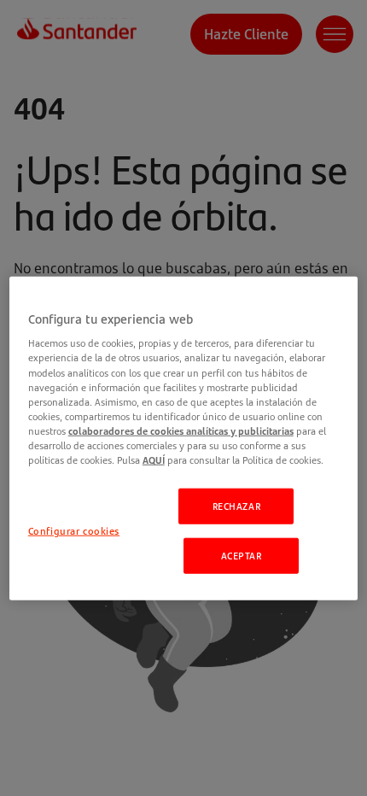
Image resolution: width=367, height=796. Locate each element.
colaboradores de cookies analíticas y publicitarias (181, 430)
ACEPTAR (241, 555)
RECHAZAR (237, 506)
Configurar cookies (73, 530)
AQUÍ (154, 460)
